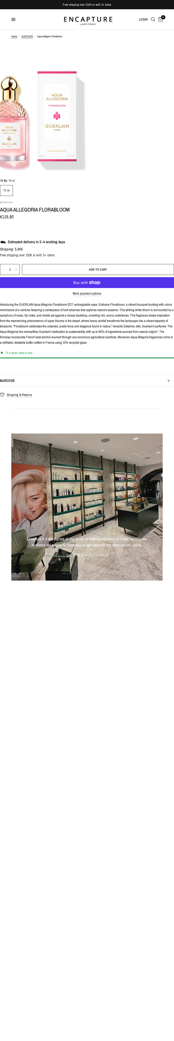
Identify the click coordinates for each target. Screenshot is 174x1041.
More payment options (87, 293)
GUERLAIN (27, 36)
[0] (160, 19)
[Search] (153, 19)
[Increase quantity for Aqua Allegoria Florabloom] (16, 269)
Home (14, 36)
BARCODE (7, 380)
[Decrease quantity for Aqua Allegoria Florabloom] (3, 269)
